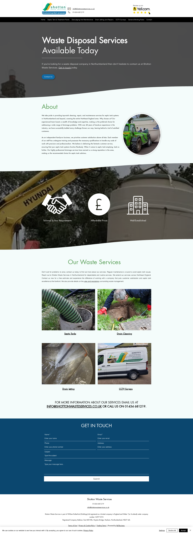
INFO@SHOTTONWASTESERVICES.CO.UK (74, 406)
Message (48, 460)
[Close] (190, 530)
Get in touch (65, 67)
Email (100, 434)
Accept (183, 530)
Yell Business (120, 526)
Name (47, 434)
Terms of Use (72, 526)
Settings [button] (162, 530)
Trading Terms (101, 526)
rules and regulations (91, 281)
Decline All (172, 530)
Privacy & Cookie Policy (87, 526)
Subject (47, 452)
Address (101, 443)
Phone (47, 443)
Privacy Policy (88, 530)
